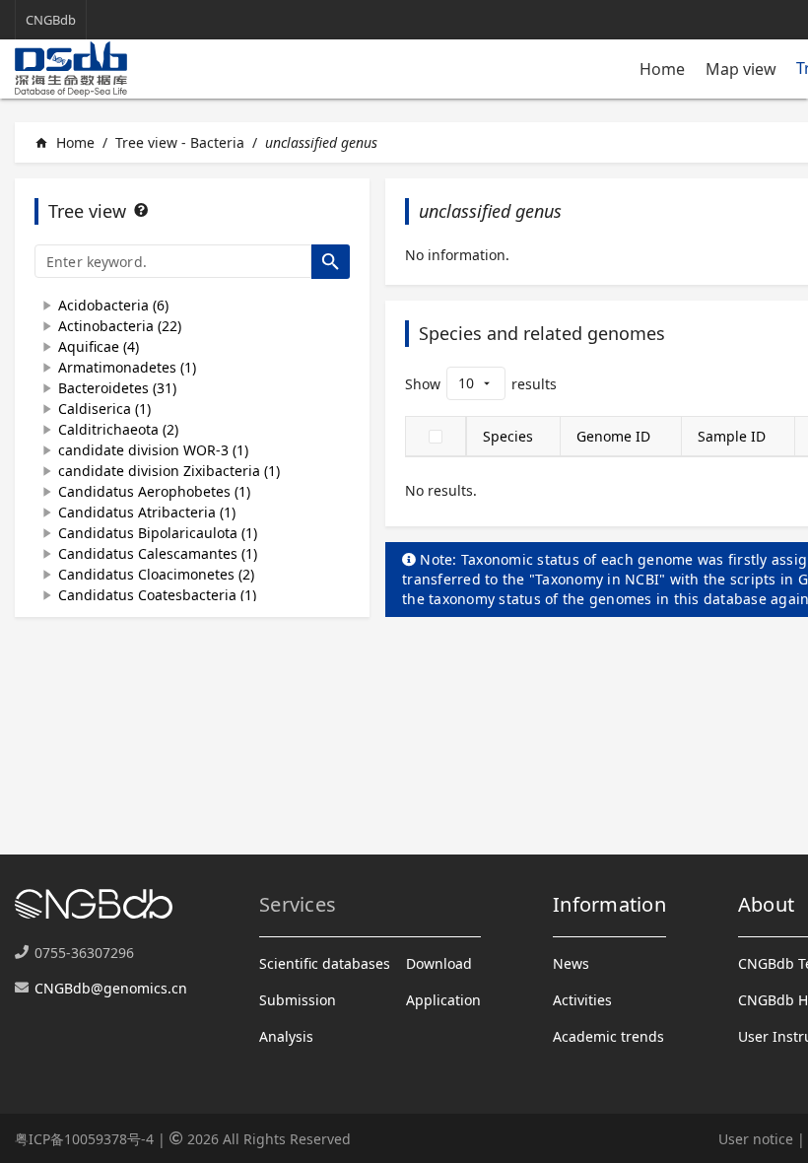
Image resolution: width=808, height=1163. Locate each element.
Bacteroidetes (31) (117, 387)
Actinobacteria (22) (119, 325)
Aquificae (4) (98, 346)
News (571, 963)
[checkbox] (435, 436)
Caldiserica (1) (104, 408)
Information (609, 904)
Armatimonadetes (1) (127, 367)
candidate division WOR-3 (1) (153, 450)
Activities (582, 1000)
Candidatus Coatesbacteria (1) (157, 594)
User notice (755, 1138)
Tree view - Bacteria (179, 142)
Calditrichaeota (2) (118, 429)
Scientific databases (324, 963)
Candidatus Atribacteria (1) (147, 512)
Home (662, 69)
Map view (741, 69)
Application (443, 1000)
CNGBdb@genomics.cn (110, 988)
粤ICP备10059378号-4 (84, 1138)
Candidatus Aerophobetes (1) (154, 491)
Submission (297, 1000)
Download (439, 963)
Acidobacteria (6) (113, 305)
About (766, 904)
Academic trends (608, 1036)
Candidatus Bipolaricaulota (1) (157, 532)
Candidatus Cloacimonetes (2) (156, 574)
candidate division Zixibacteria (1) (169, 470)
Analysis (286, 1036)
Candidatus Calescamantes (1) (157, 553)
